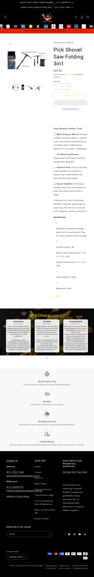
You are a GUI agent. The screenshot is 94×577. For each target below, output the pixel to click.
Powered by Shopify (36, 566)
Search (38, 467)
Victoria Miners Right (44, 495)
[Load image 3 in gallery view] (30, 87)
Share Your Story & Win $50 (45, 511)
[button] (70, 103)
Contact (38, 472)
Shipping (69, 74)
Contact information (80, 566)
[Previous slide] (41, 358)
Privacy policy (51, 568)
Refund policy (65, 566)
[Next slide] (52, 358)
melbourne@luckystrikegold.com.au (24, 490)
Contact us (12, 461)
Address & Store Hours (17, 496)
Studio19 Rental (42, 519)
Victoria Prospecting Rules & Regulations (44, 502)
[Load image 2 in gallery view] (23, 87)
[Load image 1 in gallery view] (15, 87)
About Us (39, 478)
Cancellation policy (80, 568)
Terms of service (65, 568)
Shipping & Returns (43, 489)
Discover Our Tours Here (75, 472)
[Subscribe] (50, 534)
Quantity (56, 81)
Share (58, 296)
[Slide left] (9, 87)
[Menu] (5, 17)
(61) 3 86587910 (15, 487)
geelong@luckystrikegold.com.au (23, 476)
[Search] (76, 17)
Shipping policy (51, 566)
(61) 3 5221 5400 (15, 472)
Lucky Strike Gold (21, 566)
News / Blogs (41, 484)
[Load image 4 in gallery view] (38, 87)
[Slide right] (44, 87)
